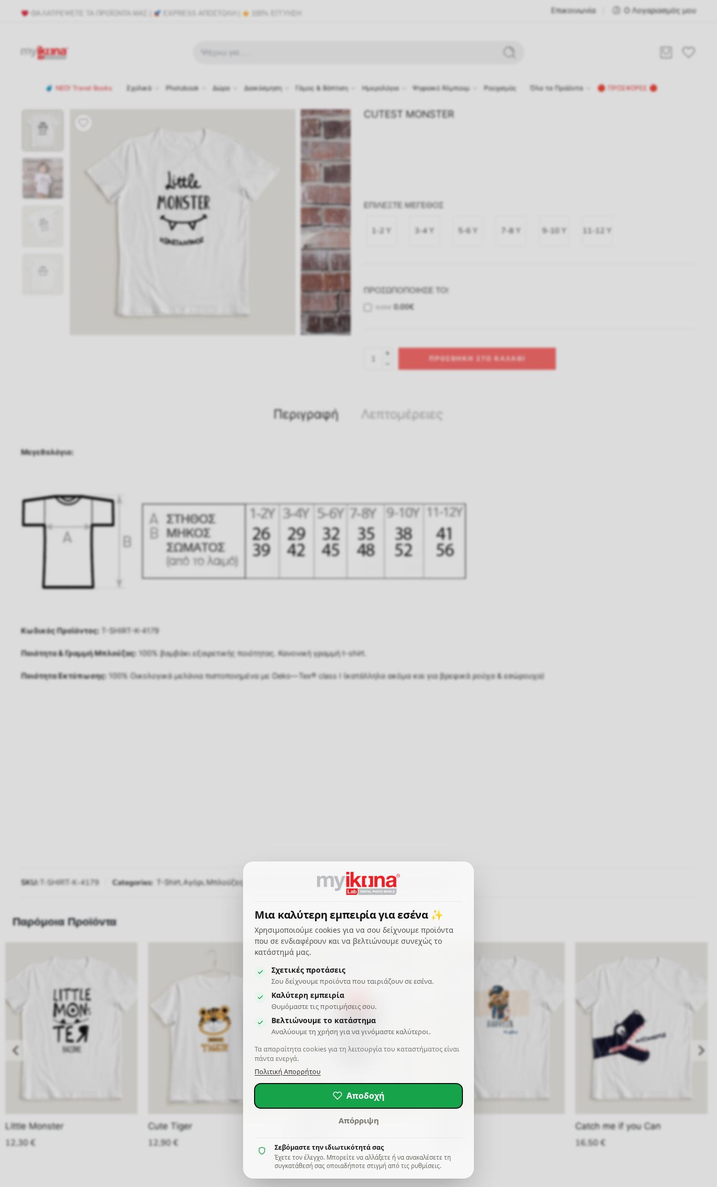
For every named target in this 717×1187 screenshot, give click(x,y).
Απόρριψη (359, 1120)
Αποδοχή (365, 1095)
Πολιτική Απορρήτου (288, 1071)
